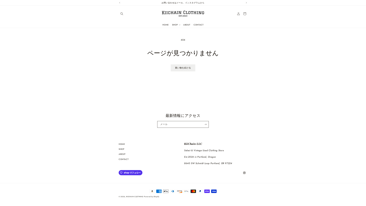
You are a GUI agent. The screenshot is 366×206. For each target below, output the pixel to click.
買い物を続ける (183, 67)
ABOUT (122, 154)
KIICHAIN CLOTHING (134, 196)
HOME (122, 144)
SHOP (121, 149)
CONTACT (124, 159)
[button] (122, 14)
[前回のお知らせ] (120, 2)
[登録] (205, 124)
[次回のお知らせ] (246, 2)
